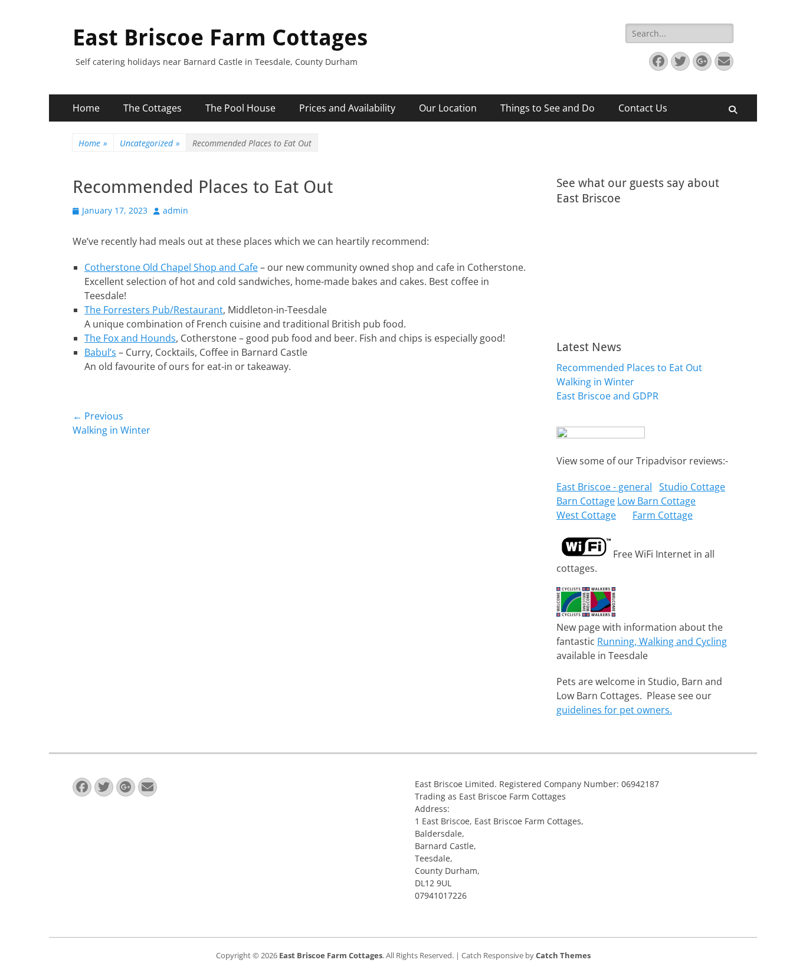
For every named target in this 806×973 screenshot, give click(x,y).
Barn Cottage (585, 500)
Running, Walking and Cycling (662, 641)
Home (86, 107)
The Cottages (152, 107)
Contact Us (642, 107)
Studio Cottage (692, 486)
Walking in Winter (595, 381)
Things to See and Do (547, 107)
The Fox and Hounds (130, 338)
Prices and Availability (347, 107)
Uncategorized (150, 143)
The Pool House (240, 107)
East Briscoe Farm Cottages (220, 38)
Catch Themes (563, 955)
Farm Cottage (663, 515)
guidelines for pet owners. (614, 709)
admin (175, 210)
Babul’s (100, 352)
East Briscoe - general (604, 486)
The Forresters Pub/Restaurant (153, 309)
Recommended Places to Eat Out (629, 367)
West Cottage (586, 515)
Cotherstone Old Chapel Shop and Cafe (171, 267)
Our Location (448, 107)
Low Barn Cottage (656, 500)
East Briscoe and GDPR (607, 395)
